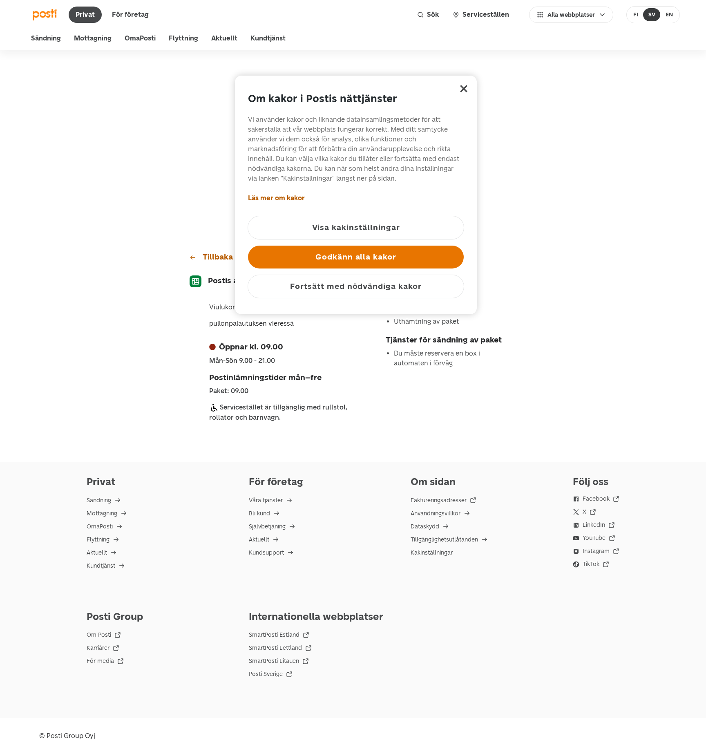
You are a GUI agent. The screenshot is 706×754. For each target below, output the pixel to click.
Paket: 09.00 (228, 391)
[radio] (635, 14)
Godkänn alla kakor (355, 257)
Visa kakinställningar (356, 227)
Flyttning (183, 38)
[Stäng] (464, 89)
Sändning (46, 38)
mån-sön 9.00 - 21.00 (242, 361)
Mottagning (93, 38)
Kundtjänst (268, 38)
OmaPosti (140, 38)
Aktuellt (224, 38)
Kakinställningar (432, 552)
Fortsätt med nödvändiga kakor (356, 286)
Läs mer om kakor (276, 198)
